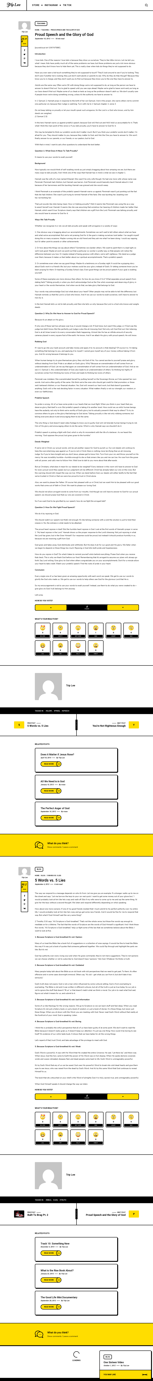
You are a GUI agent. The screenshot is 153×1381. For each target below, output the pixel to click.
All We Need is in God (53, 781)
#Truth (63, 1200)
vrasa (63, 784)
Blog (108, 1357)
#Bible (48, 1200)
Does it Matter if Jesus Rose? (57, 754)
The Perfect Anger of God (55, 808)
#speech (65, 711)
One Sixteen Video (114, 1362)
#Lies (55, 1200)
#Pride (57, 711)
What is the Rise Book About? (57, 1270)
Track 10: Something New (55, 1243)
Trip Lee (24, 32)
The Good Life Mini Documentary (59, 1297)
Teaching (41, 23)
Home (37, 30)
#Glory (49, 711)
